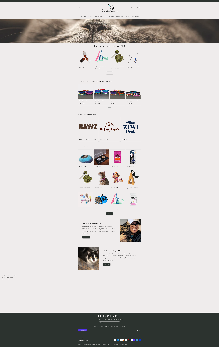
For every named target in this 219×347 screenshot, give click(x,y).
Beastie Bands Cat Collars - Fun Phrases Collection (133, 101)
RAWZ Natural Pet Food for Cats (87, 139)
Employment (107, 326)
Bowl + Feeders (99, 166)
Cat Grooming (130, 166)
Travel (96, 209)
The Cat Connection (84, 344)
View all (109, 72)
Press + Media (122, 326)
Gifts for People (115, 187)
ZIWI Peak (124, 139)
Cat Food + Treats (115, 166)
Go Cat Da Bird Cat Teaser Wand (133, 66)
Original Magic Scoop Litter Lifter (100, 67)
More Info (86, 237)
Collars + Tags (98, 187)
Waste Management (116, 209)
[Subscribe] (118, 322)
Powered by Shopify (91, 344)
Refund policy (98, 344)
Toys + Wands (82, 209)
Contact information (123, 344)
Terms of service (110, 344)
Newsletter (113, 326)
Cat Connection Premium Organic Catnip (117, 67)
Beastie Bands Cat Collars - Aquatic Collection (100, 101)
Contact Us (101, 326)
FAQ (117, 326)
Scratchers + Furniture (132, 187)
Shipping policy (116, 344)
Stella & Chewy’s (104, 139)
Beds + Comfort (83, 166)
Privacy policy (104, 344)
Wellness (129, 209)
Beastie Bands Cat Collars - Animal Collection (84, 101)
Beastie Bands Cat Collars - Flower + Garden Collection (116, 101)
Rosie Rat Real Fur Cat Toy (84, 66)
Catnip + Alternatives (84, 187)
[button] (79, 8)
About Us (96, 326)
